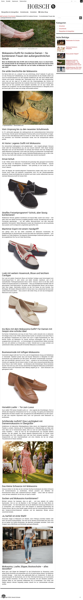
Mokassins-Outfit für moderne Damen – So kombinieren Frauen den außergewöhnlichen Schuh (73, 63)
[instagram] (71, 1)
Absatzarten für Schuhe (73, 40)
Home (3, 1)
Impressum (15, 1)
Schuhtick (33, 12)
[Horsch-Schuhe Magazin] (41, 6)
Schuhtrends (24, 12)
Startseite (4, 16)
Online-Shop (44, 12)
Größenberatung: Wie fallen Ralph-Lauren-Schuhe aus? (74, 68)
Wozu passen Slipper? (72, 54)
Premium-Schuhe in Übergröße (71, 47)
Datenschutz (23, 1)
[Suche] (81, 1)
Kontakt (8, 1)
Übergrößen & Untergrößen (10, 12)
